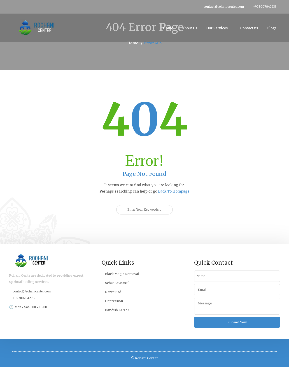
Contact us (249, 28)
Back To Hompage (173, 191)
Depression (114, 301)
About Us (189, 28)
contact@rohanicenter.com (223, 7)
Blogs (272, 28)
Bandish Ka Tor (117, 310)
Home (168, 28)
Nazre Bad (113, 292)
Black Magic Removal (122, 274)
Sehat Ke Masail (117, 283)
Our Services (217, 28)
